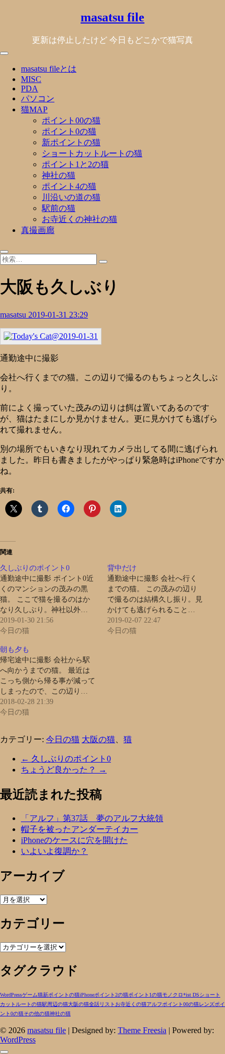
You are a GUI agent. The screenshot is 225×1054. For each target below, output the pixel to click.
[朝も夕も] (53, 681)
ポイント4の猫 (69, 186)
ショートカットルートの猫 (92, 153)
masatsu (14, 314)
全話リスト (102, 1004)
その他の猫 (37, 1013)
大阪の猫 (98, 739)
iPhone (87, 995)
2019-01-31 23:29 (58, 314)
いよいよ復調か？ (54, 851)
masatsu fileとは (48, 68)
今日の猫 (63, 739)
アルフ (154, 1004)
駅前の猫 (58, 208)
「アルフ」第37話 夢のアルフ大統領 (92, 818)
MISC (31, 79)
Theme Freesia (142, 1030)
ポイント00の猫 (71, 120)
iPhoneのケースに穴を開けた (74, 840)
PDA (29, 88)
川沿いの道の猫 (71, 197)
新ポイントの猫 (71, 142)
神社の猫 (58, 175)
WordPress (11, 995)
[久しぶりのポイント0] (53, 599)
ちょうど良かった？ (64, 769)
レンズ (207, 1004)
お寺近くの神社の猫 (79, 219)
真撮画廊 (37, 230)
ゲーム (30, 995)
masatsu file (112, 17)
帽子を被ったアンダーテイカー (79, 829)
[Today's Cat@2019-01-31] (51, 336)
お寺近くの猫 (131, 1004)
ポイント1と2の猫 (75, 164)
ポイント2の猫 (111, 995)
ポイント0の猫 (69, 131)
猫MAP (34, 109)
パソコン (37, 98)
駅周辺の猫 (55, 1004)
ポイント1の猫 (145, 995)
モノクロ (172, 995)
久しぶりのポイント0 (66, 758)
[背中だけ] (161, 599)
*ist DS (191, 995)
